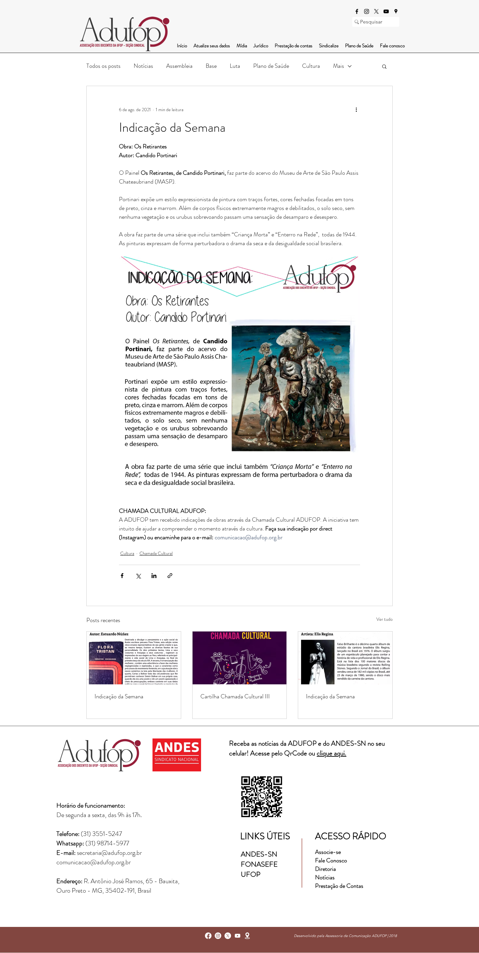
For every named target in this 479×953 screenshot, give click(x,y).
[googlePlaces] (396, 11)
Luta (235, 66)
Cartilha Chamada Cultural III (235, 696)
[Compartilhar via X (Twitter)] (138, 576)
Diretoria (326, 869)
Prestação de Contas (339, 886)
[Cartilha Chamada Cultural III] (240, 658)
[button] (384, 66)
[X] (376, 11)
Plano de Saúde (271, 66)
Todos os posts (103, 66)
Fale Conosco (331, 860)
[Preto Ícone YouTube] (386, 11)
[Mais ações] (356, 109)
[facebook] (357, 11)
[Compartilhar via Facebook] (122, 576)
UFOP (250, 874)
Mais (338, 66)
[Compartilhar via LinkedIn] (154, 576)
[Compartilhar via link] (170, 576)
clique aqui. (331, 753)
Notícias (143, 66)
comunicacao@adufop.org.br (93, 862)
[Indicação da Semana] (134, 658)
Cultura (311, 66)
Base (211, 66)
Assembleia (179, 66)
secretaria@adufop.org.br (109, 852)
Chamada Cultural (156, 553)
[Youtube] (237, 935)
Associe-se (328, 852)
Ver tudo (384, 619)
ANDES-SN (260, 854)
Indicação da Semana (118, 696)
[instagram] (366, 11)
